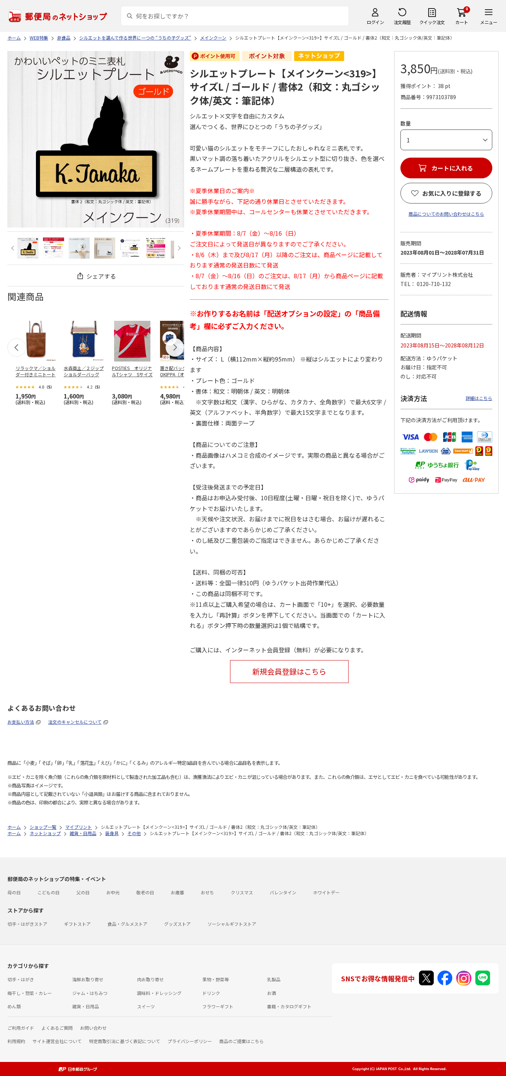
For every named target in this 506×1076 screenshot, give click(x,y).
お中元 (113, 892)
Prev (13, 248)
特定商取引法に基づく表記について (124, 1041)
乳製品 (273, 979)
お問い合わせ (93, 1028)
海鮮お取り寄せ (87, 979)
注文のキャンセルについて (74, 722)
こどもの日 (48, 892)
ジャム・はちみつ (89, 993)
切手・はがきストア (27, 924)
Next (178, 248)
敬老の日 (145, 892)
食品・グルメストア (127, 924)
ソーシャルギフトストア (231, 924)
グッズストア (177, 924)
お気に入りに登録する (452, 193)
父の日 (83, 892)
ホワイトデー (326, 892)
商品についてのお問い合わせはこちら (446, 214)
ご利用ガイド (20, 1028)
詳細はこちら (479, 398)
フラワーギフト (217, 1006)
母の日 (14, 892)
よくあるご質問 (57, 1028)
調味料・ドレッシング (159, 993)
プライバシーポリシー (189, 1041)
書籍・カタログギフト (289, 1006)
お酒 (271, 993)
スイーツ (146, 1006)
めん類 (14, 1006)
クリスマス (242, 892)
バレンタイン (283, 892)
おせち (207, 892)
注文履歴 (402, 22)
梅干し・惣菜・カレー (29, 993)
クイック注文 (432, 22)
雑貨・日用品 (85, 1006)
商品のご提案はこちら (241, 1041)
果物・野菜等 (215, 979)
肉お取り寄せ (150, 979)
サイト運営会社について (57, 1041)
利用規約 (16, 1041)
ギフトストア (77, 924)
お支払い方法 (20, 722)
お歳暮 (177, 892)
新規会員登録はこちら (289, 671)
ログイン (375, 22)
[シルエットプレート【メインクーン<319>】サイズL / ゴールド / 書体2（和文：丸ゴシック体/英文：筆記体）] (28, 248)
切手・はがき (20, 979)
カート (461, 22)
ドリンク (211, 993)
